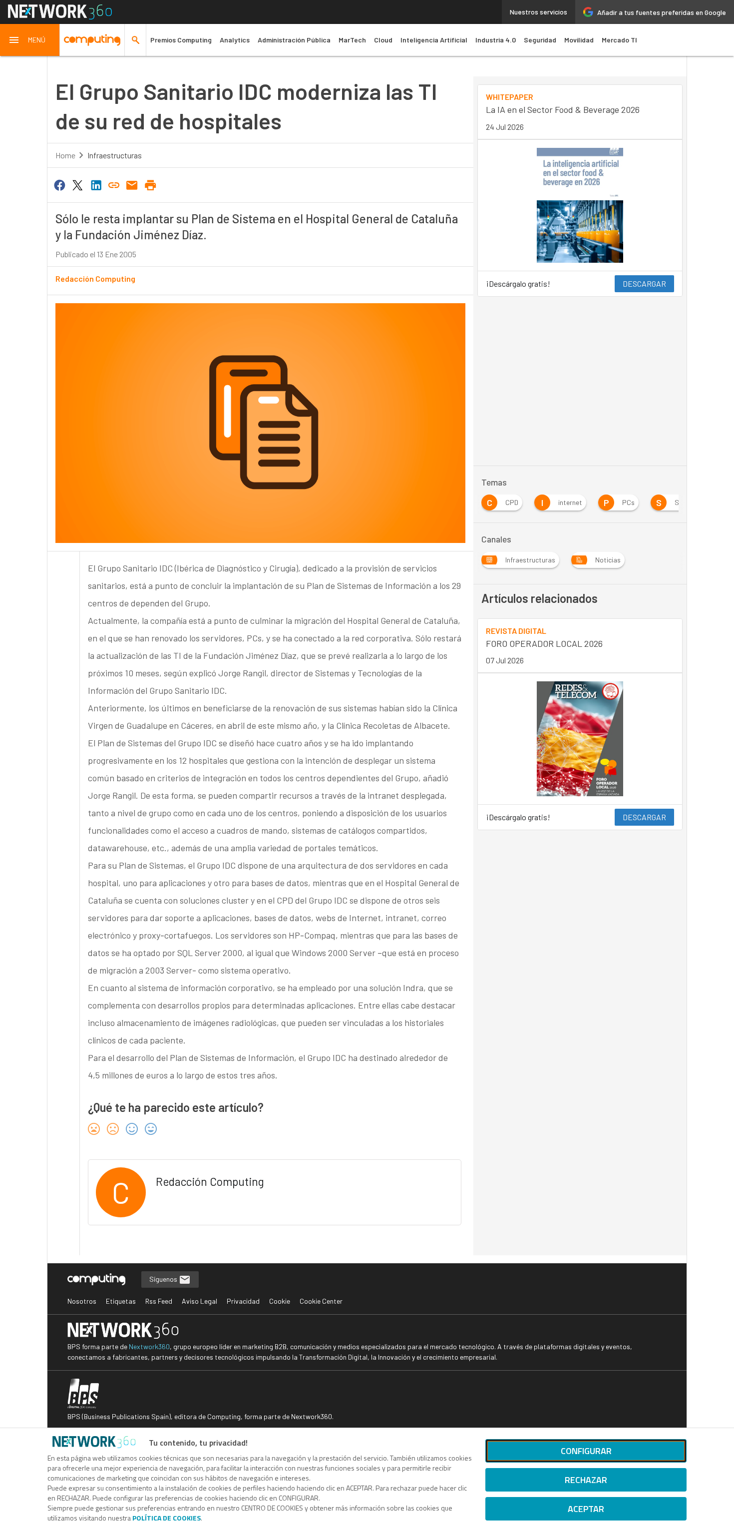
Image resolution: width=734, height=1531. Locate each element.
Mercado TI (619, 39)
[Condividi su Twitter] (77, 184)
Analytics (235, 39)
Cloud (383, 39)
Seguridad (540, 39)
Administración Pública (294, 39)
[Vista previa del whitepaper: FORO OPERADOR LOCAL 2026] (580, 738)
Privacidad (243, 1301)
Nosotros (81, 1301)
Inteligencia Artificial (433, 39)
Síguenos (164, 1279)
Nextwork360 (149, 1346)
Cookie (279, 1301)
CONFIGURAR (586, 1451)
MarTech (352, 39)
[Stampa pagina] (150, 184)
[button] (30, 40)
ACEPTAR (586, 1509)
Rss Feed (158, 1301)
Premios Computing (181, 39)
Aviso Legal (199, 1301)
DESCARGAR (644, 283)
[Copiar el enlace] (114, 184)
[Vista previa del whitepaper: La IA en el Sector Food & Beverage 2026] (580, 205)
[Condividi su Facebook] (59, 184)
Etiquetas (121, 1301)
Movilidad (579, 39)
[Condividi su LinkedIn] (96, 184)
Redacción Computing (95, 278)
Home (65, 155)
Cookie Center (321, 1301)
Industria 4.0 (495, 39)
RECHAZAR (586, 1480)
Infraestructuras (114, 155)
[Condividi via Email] (132, 184)
